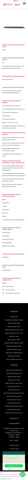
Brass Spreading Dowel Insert (14, 406)
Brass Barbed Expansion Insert (14, 320)
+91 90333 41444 (14, 449)
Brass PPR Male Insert (14, 376)
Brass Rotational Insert (14, 386)
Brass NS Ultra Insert (14, 356)
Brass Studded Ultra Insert (14, 359)
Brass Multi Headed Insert (14, 346)
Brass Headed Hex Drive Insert (14, 330)
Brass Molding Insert (14, 323)
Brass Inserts (14, 316)
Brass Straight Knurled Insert (14, 413)
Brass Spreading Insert (14, 409)
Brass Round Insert (14, 390)
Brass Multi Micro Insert (14, 349)
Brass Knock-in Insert (14, 339)
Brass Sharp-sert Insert (14, 399)
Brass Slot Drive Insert (14, 403)
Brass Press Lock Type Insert (14, 383)
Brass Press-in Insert (14, 380)
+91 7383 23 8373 (14, 445)
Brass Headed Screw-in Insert (14, 333)
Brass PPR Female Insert (14, 373)
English (17, 0)
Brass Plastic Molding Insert (14, 370)
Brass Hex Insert (14, 336)
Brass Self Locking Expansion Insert (14, 393)
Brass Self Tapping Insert (14, 396)
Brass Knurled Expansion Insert (14, 343)
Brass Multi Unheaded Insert (14, 353)
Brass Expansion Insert (14, 326)
